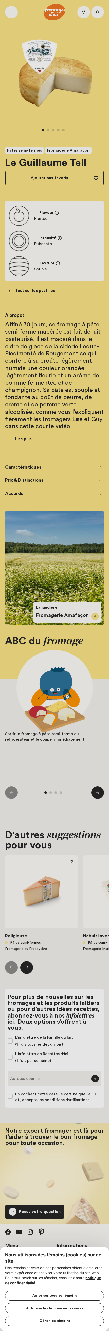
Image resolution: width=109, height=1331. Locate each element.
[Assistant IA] (83, 12)
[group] (54, 713)
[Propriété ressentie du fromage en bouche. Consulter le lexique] (58, 263)
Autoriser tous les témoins (54, 1295)
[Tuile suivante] (97, 792)
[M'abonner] (95, 1078)
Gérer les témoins (54, 1321)
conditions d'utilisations (67, 1100)
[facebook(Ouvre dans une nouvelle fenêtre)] (8, 1232)
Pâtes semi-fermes (24, 150)
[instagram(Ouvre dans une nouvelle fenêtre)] (30, 1232)
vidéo (63, 426)
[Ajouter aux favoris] (71, 861)
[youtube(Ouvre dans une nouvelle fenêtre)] (19, 1232)
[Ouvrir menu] (11, 12)
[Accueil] (54, 12)
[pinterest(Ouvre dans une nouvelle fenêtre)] (42, 1232)
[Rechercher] (97, 12)
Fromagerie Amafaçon (68, 150)
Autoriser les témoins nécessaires (54, 1308)
